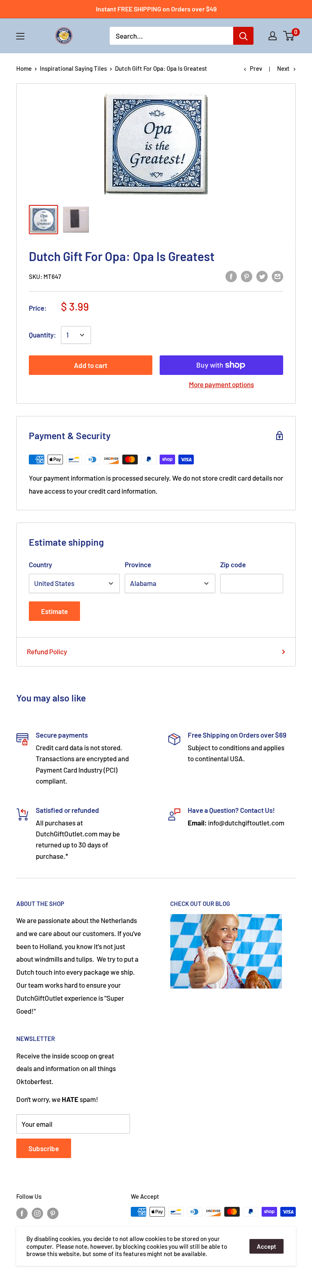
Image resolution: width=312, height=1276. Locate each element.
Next (283, 68)
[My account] (273, 35)
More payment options (221, 384)
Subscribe (43, 1148)
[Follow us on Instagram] (37, 1213)
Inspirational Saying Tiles (73, 68)
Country (40, 564)
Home (24, 68)
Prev (256, 68)
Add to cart (90, 365)
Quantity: (42, 335)
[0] (289, 36)
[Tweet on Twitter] (262, 275)
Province (138, 564)
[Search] (243, 36)
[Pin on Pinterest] (246, 275)
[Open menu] (20, 36)
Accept (266, 1246)
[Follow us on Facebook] (22, 1213)
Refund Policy (47, 651)
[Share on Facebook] (231, 275)
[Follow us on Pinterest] (52, 1213)
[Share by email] (277, 275)
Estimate (54, 611)
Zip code (233, 564)
